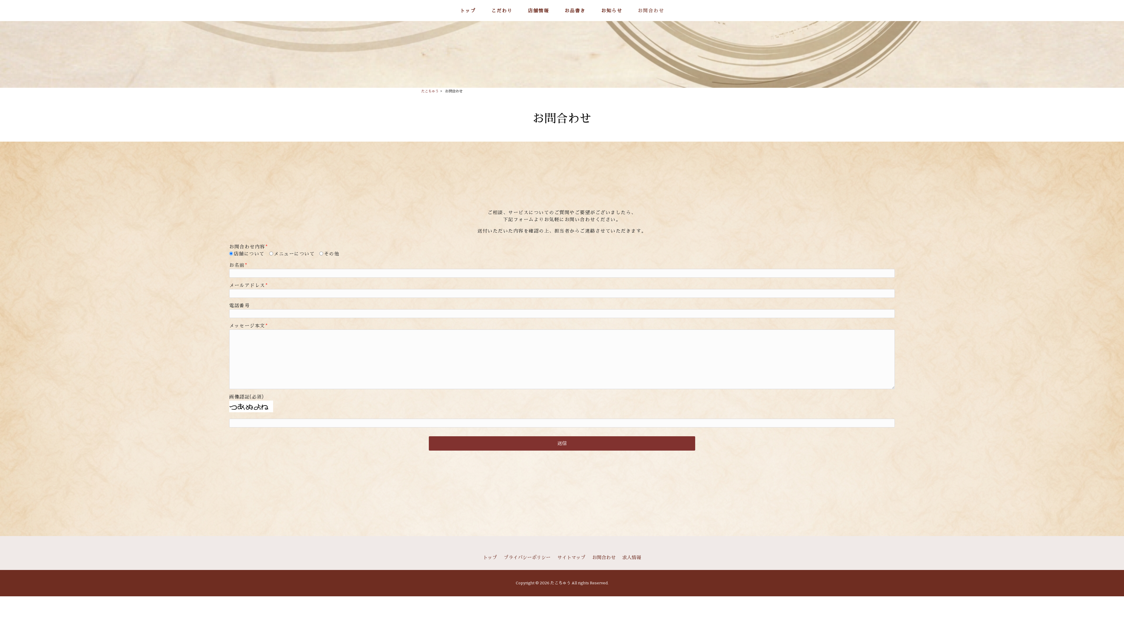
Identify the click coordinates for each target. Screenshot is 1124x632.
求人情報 (631, 557)
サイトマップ (571, 557)
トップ (490, 557)
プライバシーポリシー (527, 557)
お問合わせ (604, 557)
